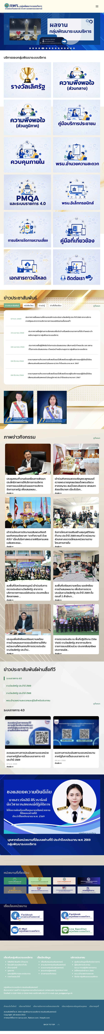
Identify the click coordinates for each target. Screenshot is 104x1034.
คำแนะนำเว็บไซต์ (10, 1001)
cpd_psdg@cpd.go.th (63, 988)
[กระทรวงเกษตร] (39, 876)
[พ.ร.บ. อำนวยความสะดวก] (76, 155)
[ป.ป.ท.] (88, 876)
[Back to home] (23, 6)
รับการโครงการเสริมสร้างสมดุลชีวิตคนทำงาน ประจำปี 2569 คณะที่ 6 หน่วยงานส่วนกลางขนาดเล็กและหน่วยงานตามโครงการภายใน (75, 537)
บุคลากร (11, 966)
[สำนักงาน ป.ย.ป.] (64, 885)
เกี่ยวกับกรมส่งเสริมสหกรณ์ (52, 957)
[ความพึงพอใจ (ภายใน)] (76, 80)
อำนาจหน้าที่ (12, 963)
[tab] (30, 48)
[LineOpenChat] (77, 926)
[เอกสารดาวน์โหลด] (27, 267)
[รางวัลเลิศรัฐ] (27, 80)
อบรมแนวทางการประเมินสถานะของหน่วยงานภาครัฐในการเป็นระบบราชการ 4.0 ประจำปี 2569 (28, 756)
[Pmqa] (27, 192)
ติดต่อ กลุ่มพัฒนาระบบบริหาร (86, 972)
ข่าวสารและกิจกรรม (48, 969)
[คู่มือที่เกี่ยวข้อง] (76, 229)
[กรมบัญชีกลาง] (88, 885)
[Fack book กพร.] (77, 911)
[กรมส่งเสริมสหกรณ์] (15, 876)
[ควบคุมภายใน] (27, 155)
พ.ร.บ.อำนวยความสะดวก (83, 969)
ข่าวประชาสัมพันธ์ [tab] (12, 305)
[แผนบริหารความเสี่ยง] (27, 229)
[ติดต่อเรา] (76, 267)
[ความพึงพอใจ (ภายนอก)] (27, 117)
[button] (97, 6)
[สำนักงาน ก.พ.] (15, 885)
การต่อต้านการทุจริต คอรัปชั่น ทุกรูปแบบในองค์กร (39, 840)
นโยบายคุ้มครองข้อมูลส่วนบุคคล (74, 1001)
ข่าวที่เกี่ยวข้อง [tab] (55, 305)
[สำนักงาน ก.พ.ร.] (39, 885)
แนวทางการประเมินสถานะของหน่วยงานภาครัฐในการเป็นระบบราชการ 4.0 (75, 754)
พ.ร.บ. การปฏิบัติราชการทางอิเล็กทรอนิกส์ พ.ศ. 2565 (85, 965)
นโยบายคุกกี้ (94, 1001)
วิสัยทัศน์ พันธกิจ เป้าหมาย (18, 957)
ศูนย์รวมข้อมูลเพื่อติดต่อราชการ (87, 957)
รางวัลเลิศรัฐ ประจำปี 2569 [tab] (18, 685)
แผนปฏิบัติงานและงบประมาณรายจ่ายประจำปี (19, 971)
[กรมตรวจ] (64, 876)
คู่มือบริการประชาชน (82, 960)
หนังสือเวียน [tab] (28, 305)
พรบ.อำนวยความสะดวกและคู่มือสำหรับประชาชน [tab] (28, 700)
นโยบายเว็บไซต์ (25, 1001)
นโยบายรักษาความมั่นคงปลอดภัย (46, 1001)
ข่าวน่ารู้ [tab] (42, 305)
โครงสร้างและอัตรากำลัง (17, 960)
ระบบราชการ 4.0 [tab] (14, 678)
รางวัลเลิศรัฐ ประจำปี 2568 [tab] (18, 693)
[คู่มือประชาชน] (76, 117)
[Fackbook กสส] (27, 911)
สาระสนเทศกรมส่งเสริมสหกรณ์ (53, 960)
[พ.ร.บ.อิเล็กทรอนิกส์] (76, 192)
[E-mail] (27, 926)
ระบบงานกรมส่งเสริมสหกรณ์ (52, 963)
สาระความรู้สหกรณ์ (48, 966)
